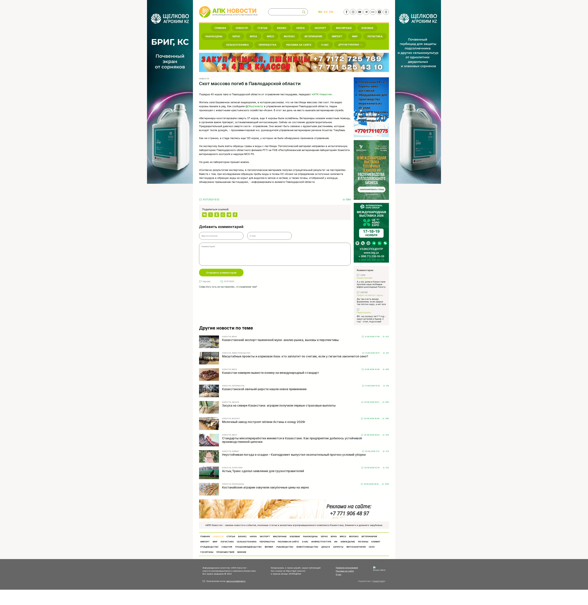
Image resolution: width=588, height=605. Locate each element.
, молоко (235, 418)
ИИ (335, 541)
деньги (325, 547)
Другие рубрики (348, 44)
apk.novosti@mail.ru (235, 581)
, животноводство (240, 353)
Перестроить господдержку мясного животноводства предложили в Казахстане (370, 312)
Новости (242, 27)
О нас (338, 574)
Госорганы (206, 552)
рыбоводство (284, 547)
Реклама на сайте (298, 44)
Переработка (267, 44)
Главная (220, 27)
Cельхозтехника (237, 44)
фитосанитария (356, 547)
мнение (241, 552)
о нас (325, 44)
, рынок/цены (237, 484)
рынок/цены (213, 36)
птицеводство (209, 547)
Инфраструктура (321, 541)
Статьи (262, 27)
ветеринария (313, 36)
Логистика (375, 36)
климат (375, 541)
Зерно (236, 36)
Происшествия (225, 552)
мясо (270, 36)
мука (253, 36)
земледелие (347, 541)
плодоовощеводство (248, 547)
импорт (337, 36)
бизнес (281, 27)
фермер (269, 547)
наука (300, 27)
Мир (355, 36)
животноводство (307, 547)
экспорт (320, 27)
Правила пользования (347, 567)
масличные (344, 27)
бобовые (367, 27)
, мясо (234, 369)
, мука (234, 336)
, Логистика (237, 468)
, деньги (235, 402)
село (372, 547)
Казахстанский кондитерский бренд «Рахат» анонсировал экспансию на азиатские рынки (370, 278)
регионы (363, 541)
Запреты (338, 547)
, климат (235, 451)
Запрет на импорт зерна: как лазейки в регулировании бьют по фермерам (370, 295)
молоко (289, 36)
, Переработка (237, 386)
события (226, 547)
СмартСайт (378, 581)
